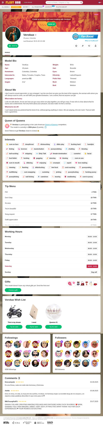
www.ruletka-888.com (25, 418)
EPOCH (40, 418)
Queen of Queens (51, 124)
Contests (48, 7)
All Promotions (37, 7)
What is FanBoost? (91, 40)
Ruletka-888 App (61, 7)
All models (5, 7)
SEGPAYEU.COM (48, 418)
